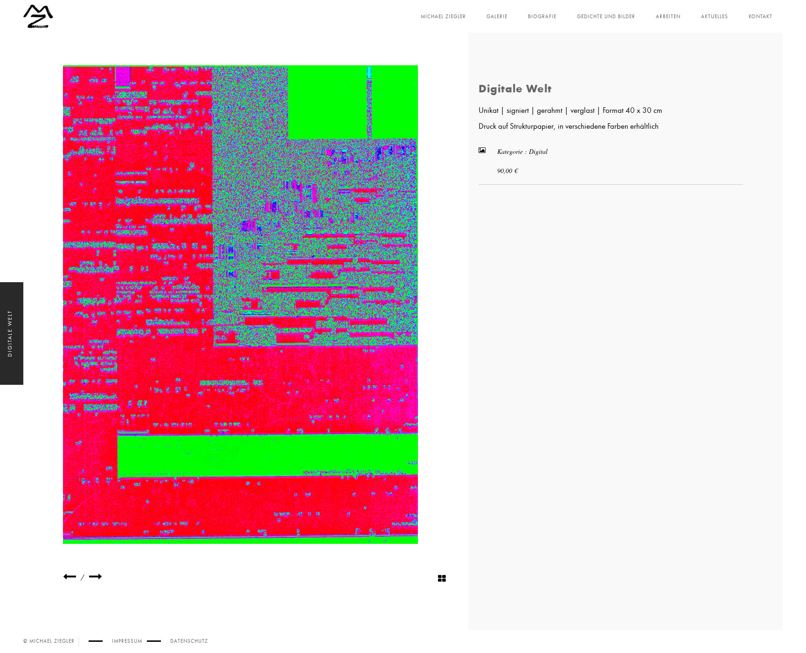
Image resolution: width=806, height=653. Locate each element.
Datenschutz (189, 641)
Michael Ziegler (443, 17)
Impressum (127, 641)
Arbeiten (668, 17)
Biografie (542, 17)
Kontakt (760, 17)
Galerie (496, 17)
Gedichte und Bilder (606, 17)
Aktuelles (714, 17)
